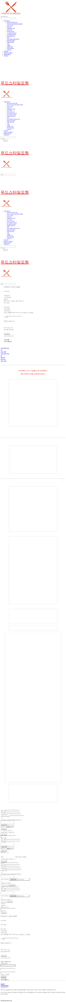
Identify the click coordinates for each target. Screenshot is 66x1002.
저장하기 (3, 828)
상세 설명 (3, 352)
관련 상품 (3, 361)
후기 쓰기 (3, 834)
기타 (8, 43)
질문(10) (3, 359)
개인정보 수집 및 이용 (7, 820)
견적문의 (6, 51)
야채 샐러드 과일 (11, 28)
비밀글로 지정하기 (6, 883)
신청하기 (3, 976)
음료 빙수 (9, 27)
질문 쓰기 (3, 861)
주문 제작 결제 (10, 48)
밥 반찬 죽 (9, 30)
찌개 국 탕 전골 (10, 31)
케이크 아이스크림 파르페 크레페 (14, 24)
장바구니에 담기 (5, 957)
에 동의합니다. (11, 820)
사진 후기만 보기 (7, 830)
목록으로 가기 (4, 885)
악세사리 (9, 49)
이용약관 (3, 984)
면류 (8, 37)
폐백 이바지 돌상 (11, 40)
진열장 (8, 45)
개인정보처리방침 (5, 985)
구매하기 (3, 912)
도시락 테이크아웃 (11, 34)
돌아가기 (3, 901)
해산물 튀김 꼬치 (11, 36)
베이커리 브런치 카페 (12, 22)
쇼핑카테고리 (7, 20)
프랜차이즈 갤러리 (8, 53)
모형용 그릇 (10, 46)
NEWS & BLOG (7, 54)
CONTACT (6, 55)
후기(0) (3, 357)
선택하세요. (7, 309)
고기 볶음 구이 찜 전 (11, 33)
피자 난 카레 (10, 25)
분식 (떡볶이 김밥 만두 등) (13, 39)
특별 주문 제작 (10, 42)
